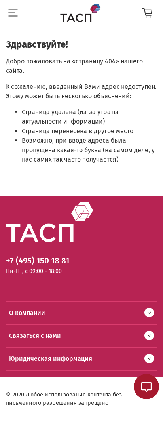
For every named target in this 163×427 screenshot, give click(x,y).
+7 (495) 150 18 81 (37, 261)
